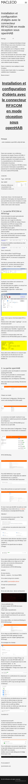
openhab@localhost (13, 581)
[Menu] (26, 2)
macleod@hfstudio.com (20, 781)
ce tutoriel (22, 509)
